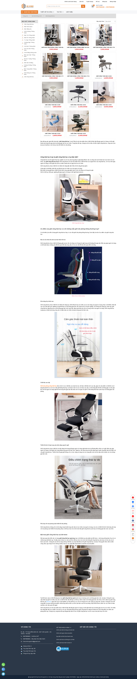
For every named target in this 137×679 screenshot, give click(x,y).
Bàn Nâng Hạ (27, 29)
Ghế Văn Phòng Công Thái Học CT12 (78, 76)
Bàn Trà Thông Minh (29, 35)
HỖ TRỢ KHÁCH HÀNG (63, 627)
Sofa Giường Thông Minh (29, 32)
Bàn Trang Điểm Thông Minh (30, 69)
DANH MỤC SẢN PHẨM (30, 12)
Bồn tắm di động (28, 62)
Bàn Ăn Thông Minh (29, 37)
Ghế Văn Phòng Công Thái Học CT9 (104, 47)
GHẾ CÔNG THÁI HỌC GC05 (52, 104)
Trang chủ (25, 16)
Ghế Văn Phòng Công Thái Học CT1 (52, 76)
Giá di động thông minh (30, 52)
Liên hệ (81, 1)
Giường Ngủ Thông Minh (29, 43)
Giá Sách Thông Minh (29, 46)
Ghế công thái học (50, 16)
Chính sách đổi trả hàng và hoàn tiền (65, 630)
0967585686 (100, 7)
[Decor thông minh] (27, 6)
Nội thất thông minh (37, 16)
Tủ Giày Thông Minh (29, 40)
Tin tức (59, 12)
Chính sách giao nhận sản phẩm (64, 633)
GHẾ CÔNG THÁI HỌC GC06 (104, 76)
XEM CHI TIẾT (53, 34)
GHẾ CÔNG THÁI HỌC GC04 (78, 104)
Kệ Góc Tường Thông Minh (30, 59)
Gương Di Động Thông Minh (30, 65)
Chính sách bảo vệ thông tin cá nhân (65, 639)
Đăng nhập (113, 1)
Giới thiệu (69, 12)
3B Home (48, 601)
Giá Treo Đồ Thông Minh (29, 49)
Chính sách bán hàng (70, 1)
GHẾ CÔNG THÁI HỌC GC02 (52, 133)
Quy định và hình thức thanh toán (64, 636)
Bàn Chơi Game (28, 26)
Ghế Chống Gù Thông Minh (29, 73)
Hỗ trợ (97, 1)
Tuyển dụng (89, 1)
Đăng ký (104, 1)
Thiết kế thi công (46, 12)
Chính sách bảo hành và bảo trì (64, 642)
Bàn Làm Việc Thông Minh (29, 55)
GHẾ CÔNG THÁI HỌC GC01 (78, 133)
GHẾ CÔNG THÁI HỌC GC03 (104, 104)
